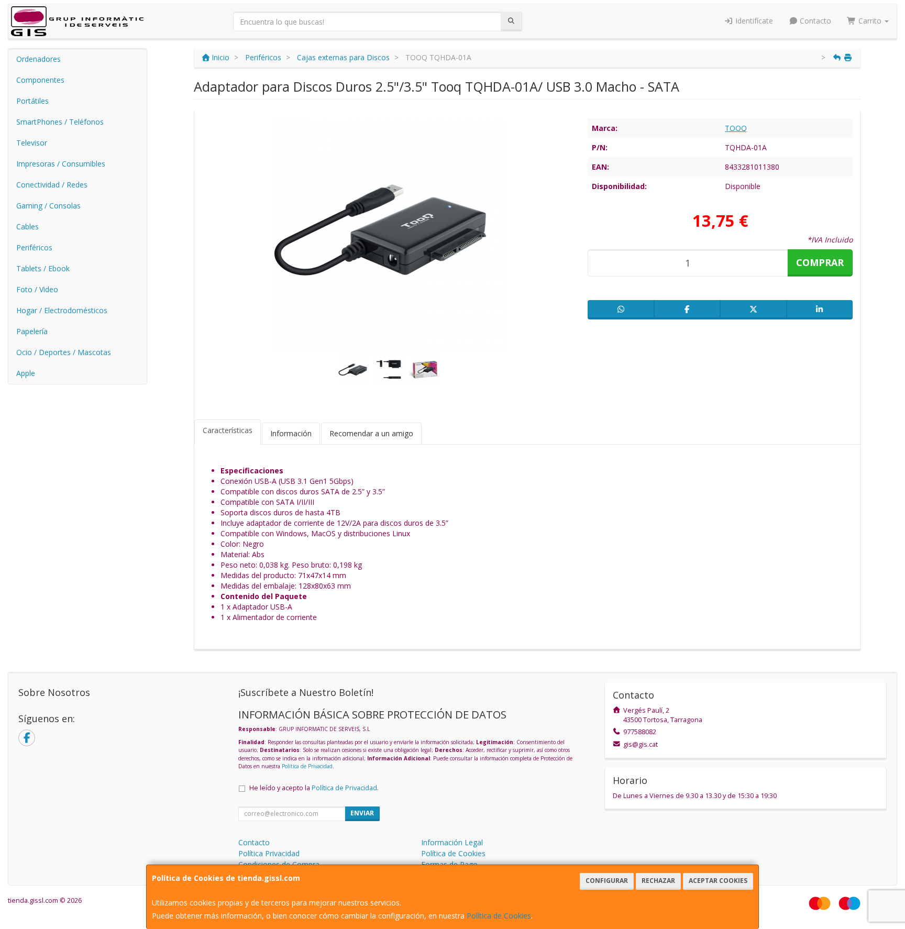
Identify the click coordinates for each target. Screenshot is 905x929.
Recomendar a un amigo (371, 433)
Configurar (607, 880)
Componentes (40, 80)
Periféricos (34, 247)
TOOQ (736, 128)
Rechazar (658, 880)
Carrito (870, 21)
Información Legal (452, 842)
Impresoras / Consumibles (60, 164)
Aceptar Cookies (718, 880)
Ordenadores (38, 59)
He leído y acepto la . (314, 787)
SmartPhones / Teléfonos (60, 122)
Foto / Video (37, 289)
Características (227, 430)
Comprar (820, 262)
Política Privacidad (269, 853)
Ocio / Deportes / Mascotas (63, 352)
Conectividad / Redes (51, 185)
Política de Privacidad (307, 766)
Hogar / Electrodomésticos (61, 310)
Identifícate (753, 21)
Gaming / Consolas (48, 206)
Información (291, 433)
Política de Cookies (499, 916)
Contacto (814, 21)
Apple (25, 373)
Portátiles (32, 101)
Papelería (32, 331)
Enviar (362, 813)
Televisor (31, 143)
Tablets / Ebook (43, 268)
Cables (27, 226)
